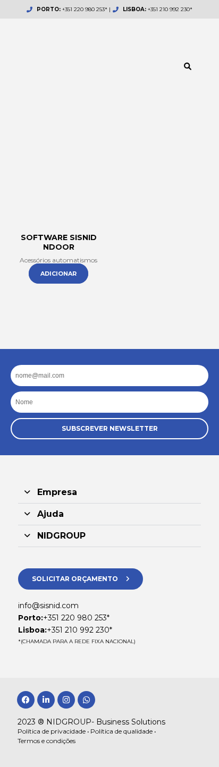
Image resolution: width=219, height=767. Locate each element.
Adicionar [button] (58, 273)
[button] (187, 66)
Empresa (57, 492)
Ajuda (50, 514)
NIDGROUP (61, 536)
